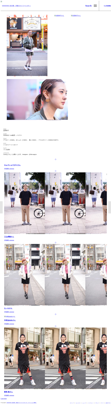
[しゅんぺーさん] (1, 207)
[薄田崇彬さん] (109, 207)
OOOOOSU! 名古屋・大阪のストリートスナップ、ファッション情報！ (22, 402)
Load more (4, 398)
